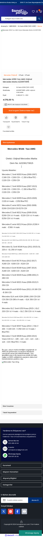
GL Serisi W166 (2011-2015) (25, 87)
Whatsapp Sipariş (32, 533)
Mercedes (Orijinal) (10, 75)
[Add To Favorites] (8, 129)
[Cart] (40, 11)
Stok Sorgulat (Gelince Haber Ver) (21, 111)
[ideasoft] (9, 535)
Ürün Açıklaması (9, 142)
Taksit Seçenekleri (9, 412)
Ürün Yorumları (8, 406)
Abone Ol (35, 500)
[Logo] (20, 12)
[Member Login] (37, 11)
